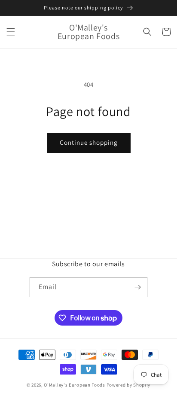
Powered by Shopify (129, 385)
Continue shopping (89, 142)
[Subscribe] (137, 287)
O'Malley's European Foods (74, 385)
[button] (10, 31)
